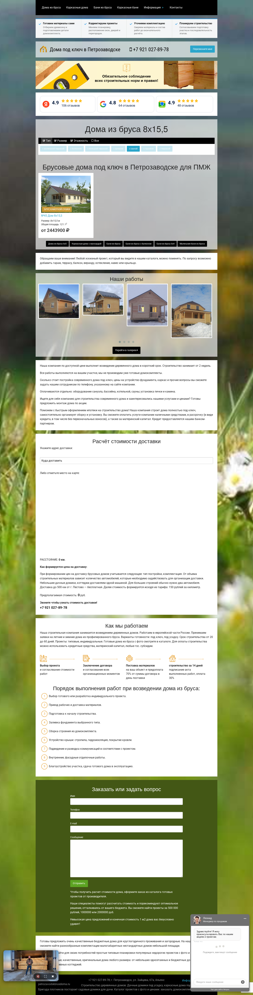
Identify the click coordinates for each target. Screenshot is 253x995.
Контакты (176, 7)
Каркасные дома (77, 7)
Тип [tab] (48, 140)
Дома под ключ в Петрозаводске (84, 49)
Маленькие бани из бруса (192, 244)
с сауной (133, 148)
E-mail (73, 823)
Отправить (79, 883)
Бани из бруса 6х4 (166, 244)
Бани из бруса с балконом (138, 244)
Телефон (75, 809)
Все (96, 140)
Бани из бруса (103, 7)
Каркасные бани (127, 7)
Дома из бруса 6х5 (57, 244)
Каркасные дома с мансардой (86, 244)
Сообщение (76, 837)
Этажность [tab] (80, 140)
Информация (152, 7)
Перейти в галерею (126, 350)
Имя (72, 796)
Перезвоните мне (202, 49)
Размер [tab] (62, 140)
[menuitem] (51, 7)
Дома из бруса (51, 7)
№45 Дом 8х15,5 (51, 215)
